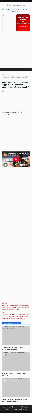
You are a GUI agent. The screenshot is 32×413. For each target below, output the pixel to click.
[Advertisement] (16, 10)
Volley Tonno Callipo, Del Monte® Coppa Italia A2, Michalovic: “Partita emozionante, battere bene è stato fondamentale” (15, 316)
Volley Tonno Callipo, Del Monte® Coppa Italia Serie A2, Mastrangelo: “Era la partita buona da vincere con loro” (15, 306)
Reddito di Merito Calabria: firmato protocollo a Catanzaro (16, 335)
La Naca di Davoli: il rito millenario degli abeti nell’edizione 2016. (16, 387)
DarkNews (14, 409)
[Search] (27, 69)
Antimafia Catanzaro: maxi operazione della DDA (16, 361)
